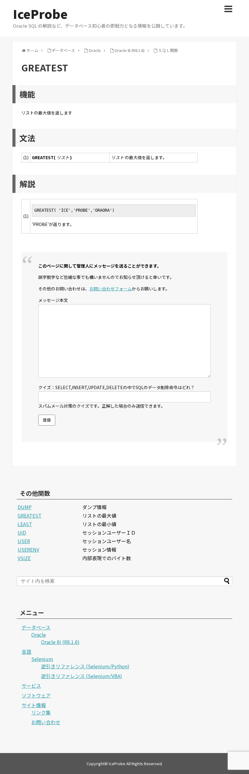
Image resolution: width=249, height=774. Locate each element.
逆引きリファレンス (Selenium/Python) (85, 666)
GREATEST (30, 515)
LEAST (25, 524)
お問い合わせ (45, 722)
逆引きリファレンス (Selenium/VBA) (81, 676)
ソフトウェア (36, 695)
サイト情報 (34, 705)
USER (24, 541)
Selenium (42, 659)
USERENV (28, 549)
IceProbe (40, 13)
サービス (31, 685)
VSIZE (24, 558)
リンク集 (41, 712)
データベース (36, 627)
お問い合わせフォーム (110, 289)
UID (22, 532)
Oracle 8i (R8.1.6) (60, 642)
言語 (26, 651)
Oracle (38, 634)
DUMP (25, 507)
